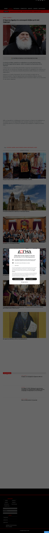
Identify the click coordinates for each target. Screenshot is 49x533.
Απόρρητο (46, 532)
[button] (24, 265)
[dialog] (24, 266)
